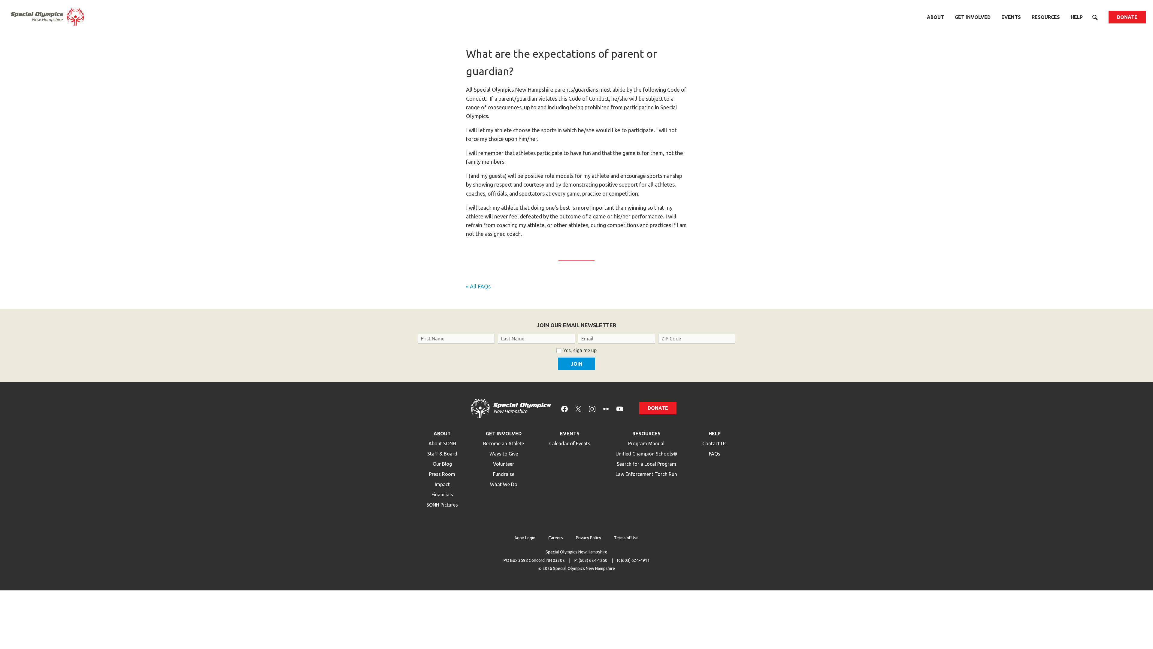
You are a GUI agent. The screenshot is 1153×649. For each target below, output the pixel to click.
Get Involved (973, 17)
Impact (442, 484)
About (935, 17)
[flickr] (606, 408)
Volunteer (503, 464)
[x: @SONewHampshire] (578, 408)
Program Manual (646, 443)
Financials (442, 494)
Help (1077, 17)
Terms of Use (626, 537)
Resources (1046, 17)
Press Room (442, 474)
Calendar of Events (569, 443)
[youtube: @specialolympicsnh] (619, 408)
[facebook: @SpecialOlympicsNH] (564, 408)
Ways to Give (503, 453)
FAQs (714, 453)
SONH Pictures (442, 504)
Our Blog (442, 464)
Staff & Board (442, 453)
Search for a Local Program (646, 464)
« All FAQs (478, 286)
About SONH (442, 443)
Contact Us (714, 443)
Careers (555, 537)
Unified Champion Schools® (646, 453)
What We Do (503, 484)
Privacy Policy (588, 537)
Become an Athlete (503, 443)
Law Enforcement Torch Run (646, 474)
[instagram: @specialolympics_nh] (592, 408)
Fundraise (503, 474)
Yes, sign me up (580, 350)
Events (1011, 17)
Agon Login (524, 537)
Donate (1127, 17)
